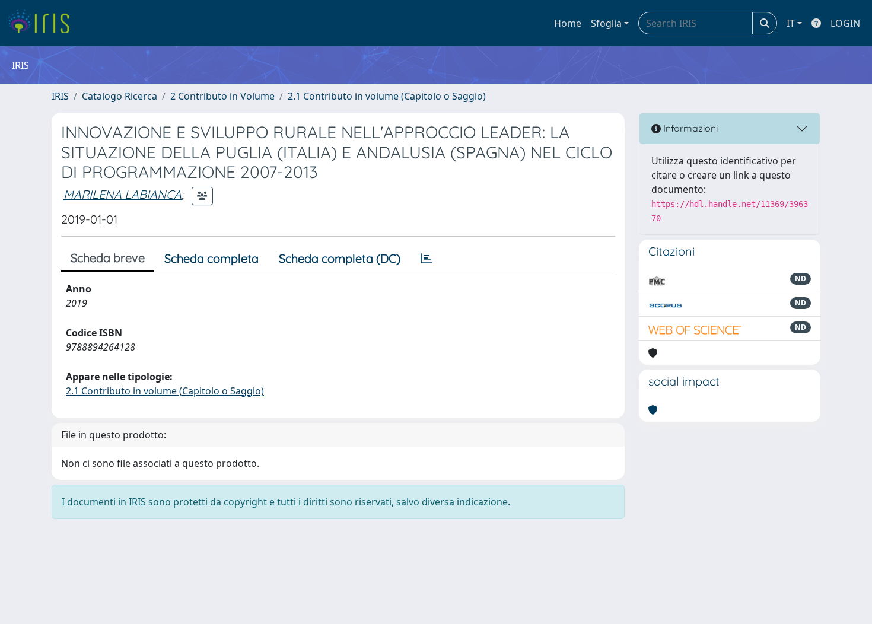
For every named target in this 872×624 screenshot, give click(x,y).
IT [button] (791, 23)
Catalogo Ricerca (119, 96)
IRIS (60, 96)
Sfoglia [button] (606, 23)
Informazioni (689, 128)
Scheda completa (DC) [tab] (339, 258)
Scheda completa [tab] (211, 258)
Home (567, 23)
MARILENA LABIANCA (122, 194)
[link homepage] (43, 23)
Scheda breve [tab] (108, 257)
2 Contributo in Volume (222, 96)
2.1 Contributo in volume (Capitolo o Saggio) (387, 96)
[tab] (426, 258)
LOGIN (845, 23)
